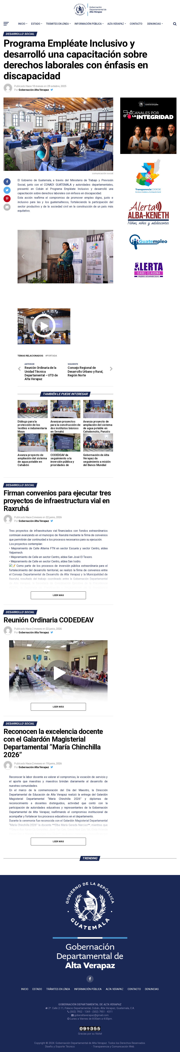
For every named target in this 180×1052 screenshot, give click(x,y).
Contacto (136, 23)
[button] (23, 256)
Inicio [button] (21, 23)
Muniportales (83, 1046)
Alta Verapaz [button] (115, 23)
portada (52, 356)
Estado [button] (35, 23)
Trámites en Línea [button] (57, 23)
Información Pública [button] (88, 23)
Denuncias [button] (154, 23)
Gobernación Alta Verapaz (34, 89)
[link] (57, 184)
